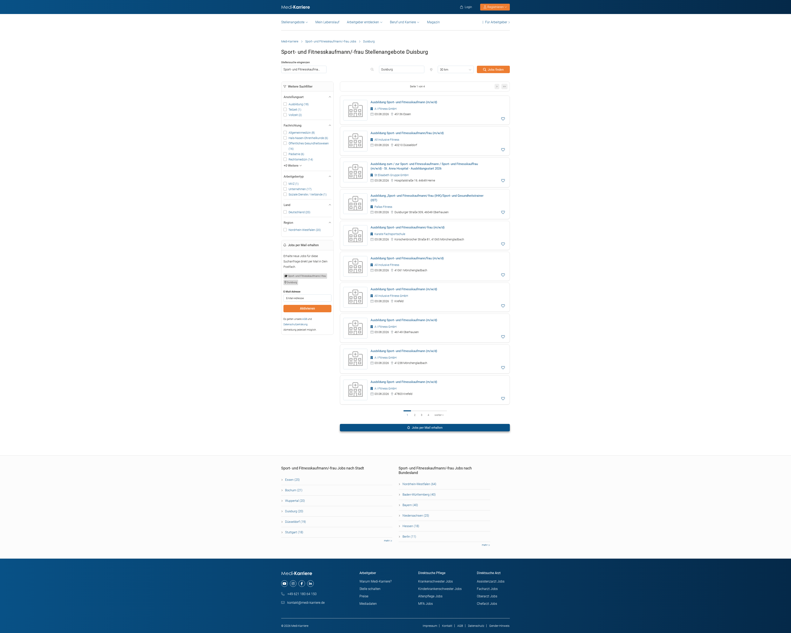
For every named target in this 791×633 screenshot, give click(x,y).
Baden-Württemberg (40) (419, 494)
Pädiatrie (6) (296, 154)
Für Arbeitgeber (496, 22)
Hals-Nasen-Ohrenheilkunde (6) (308, 138)
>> (504, 86)
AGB (304, 319)
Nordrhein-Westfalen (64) (419, 484)
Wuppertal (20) (295, 501)
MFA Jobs (425, 604)
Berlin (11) (409, 536)
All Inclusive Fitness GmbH (391, 295)
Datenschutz (476, 625)
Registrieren (495, 7)
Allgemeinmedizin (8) (302, 132)
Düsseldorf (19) (295, 522)
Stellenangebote (292, 22)
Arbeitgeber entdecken (363, 22)
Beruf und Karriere (403, 22)
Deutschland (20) (299, 212)
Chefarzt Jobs (487, 604)
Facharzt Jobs (487, 589)
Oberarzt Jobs (487, 596)
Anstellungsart (294, 97)
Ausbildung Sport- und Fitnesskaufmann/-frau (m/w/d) (408, 227)
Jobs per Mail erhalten (426, 427)
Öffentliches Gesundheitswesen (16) (309, 146)
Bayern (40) (410, 505)
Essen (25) (292, 480)
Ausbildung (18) (299, 104)
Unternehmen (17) (300, 189)
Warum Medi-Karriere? (375, 581)
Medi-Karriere (289, 41)
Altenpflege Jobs (430, 596)
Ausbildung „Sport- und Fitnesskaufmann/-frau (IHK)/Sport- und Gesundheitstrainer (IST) (427, 198)
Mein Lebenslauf (327, 22)
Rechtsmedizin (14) (301, 159)
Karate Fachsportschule (389, 234)
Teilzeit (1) (295, 109)
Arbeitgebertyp (294, 176)
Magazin (433, 22)
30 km (444, 69)
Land (287, 205)
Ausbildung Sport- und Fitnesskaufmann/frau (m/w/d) (407, 133)
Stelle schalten (369, 589)
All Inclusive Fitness (386, 139)
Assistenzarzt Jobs (490, 581)
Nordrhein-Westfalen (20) (305, 230)
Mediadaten (368, 604)
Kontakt (447, 625)
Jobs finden (496, 69)
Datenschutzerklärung (295, 324)
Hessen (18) (411, 526)
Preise (363, 596)
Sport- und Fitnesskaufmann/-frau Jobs (330, 41)
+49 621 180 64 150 (302, 594)
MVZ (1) (294, 183)
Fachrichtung (292, 125)
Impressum (430, 625)
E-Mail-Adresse (291, 291)
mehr (387, 540)
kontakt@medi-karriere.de (306, 603)
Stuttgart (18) (294, 532)
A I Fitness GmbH (385, 108)
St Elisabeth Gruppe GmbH (391, 175)
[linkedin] (310, 583)
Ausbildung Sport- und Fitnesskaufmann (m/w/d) (404, 102)
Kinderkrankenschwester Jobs (440, 589)
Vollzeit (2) (295, 115)
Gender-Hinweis (499, 625)
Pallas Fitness (383, 206)
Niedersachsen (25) (416, 515)
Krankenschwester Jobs (435, 581)
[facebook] (301, 583)
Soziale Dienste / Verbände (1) (308, 194)
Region (288, 223)
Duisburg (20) (294, 511)
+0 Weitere (291, 165)
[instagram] (293, 583)
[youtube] (284, 583)
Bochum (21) (293, 490)
